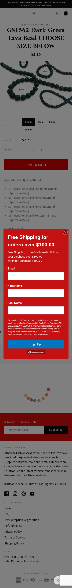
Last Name (15, 302)
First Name (15, 285)
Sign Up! (36, 344)
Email (11, 268)
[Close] (65, 232)
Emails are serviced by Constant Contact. (30, 334)
